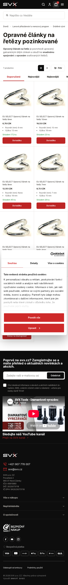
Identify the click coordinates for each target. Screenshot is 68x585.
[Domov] (27, 455)
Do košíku (17, 140)
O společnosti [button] (10, 514)
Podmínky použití (35, 567)
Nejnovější (33, 76)
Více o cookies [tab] (56, 263)
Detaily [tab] (34, 263)
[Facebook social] (5, 539)
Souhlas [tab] (12, 263)
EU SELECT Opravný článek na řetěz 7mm (50, 183)
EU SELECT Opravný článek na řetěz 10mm (50, 118)
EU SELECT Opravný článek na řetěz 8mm (16, 183)
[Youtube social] (12, 539)
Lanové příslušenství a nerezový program (30, 26)
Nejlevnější (53, 76)
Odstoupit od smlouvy (12, 567)
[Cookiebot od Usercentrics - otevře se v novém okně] (50, 254)
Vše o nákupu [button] (10, 497)
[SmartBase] (17, 578)
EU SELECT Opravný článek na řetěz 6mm (16, 118)
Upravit (32, 328)
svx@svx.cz (15, 469)
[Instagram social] (18, 539)
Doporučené (13, 76)
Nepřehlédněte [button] (11, 506)
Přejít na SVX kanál (14, 437)
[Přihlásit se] (49, 4)
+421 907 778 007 (19, 464)
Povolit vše (34, 317)
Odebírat (55, 375)
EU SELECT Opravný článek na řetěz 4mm (50, 248)
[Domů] (10, 4)
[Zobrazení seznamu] (47, 68)
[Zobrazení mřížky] (41, 68)
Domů (6, 26)
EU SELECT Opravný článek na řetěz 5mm (16, 248)
